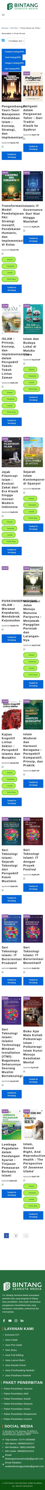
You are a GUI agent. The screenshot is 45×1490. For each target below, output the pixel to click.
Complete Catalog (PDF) (14, 52)
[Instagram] (16, 1320)
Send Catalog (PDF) (13, 57)
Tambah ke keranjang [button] (11, 155)
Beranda (5, 28)
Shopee (10, 259)
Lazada (10, 272)
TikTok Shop (11, 279)
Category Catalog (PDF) (14, 63)
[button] (3, 15)
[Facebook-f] (4, 1320)
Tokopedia (10, 266)
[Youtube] (10, 1320)
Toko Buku (14, 28)
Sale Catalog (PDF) (12, 69)
